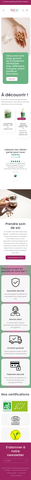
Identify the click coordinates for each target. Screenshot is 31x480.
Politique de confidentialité (19, 470)
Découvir (12, 79)
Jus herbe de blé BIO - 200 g (7, 125)
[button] (3, 10)
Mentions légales (12, 473)
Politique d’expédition (16, 475)
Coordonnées (21, 473)
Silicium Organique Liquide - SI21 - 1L (23, 126)
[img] (15, 155)
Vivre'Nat (8, 468)
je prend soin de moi (15, 257)
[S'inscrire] (25, 461)
